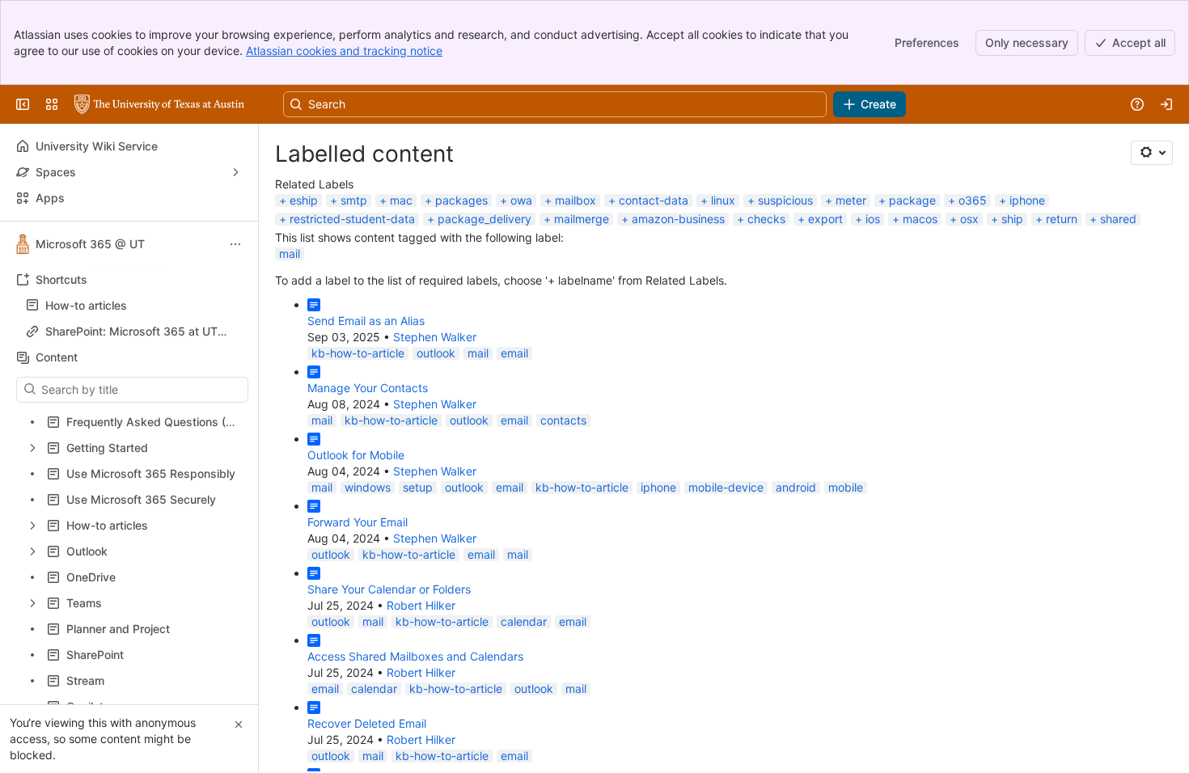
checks (766, 219)
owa (521, 200)
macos (920, 219)
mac (401, 200)
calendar (524, 621)
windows (368, 487)
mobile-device (726, 487)
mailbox (575, 200)
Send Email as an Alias (366, 320)
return (1061, 219)
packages (461, 200)
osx (969, 219)
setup (418, 487)
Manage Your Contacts (367, 388)
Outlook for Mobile (355, 455)
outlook (436, 353)
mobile (845, 487)
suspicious (785, 200)
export (825, 219)
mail (289, 253)
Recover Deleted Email (366, 723)
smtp (354, 200)
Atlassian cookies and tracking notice (344, 50)
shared (1118, 219)
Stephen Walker (434, 337)
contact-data (653, 200)
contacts (563, 420)
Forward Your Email (357, 522)
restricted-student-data (352, 219)
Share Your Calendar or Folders (389, 589)
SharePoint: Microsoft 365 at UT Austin (131, 332)
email (514, 353)
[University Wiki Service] (159, 104)
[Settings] (1152, 153)
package (912, 200)
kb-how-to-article (357, 353)
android (796, 487)
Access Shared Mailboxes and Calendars (415, 656)
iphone (1027, 200)
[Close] (238, 724)
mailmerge (581, 219)
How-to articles (133, 306)
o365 (972, 200)
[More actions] (235, 244)
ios (872, 219)
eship (304, 200)
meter (851, 200)
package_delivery (484, 219)
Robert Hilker (421, 605)
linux (723, 200)
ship (1012, 219)
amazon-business (678, 219)
